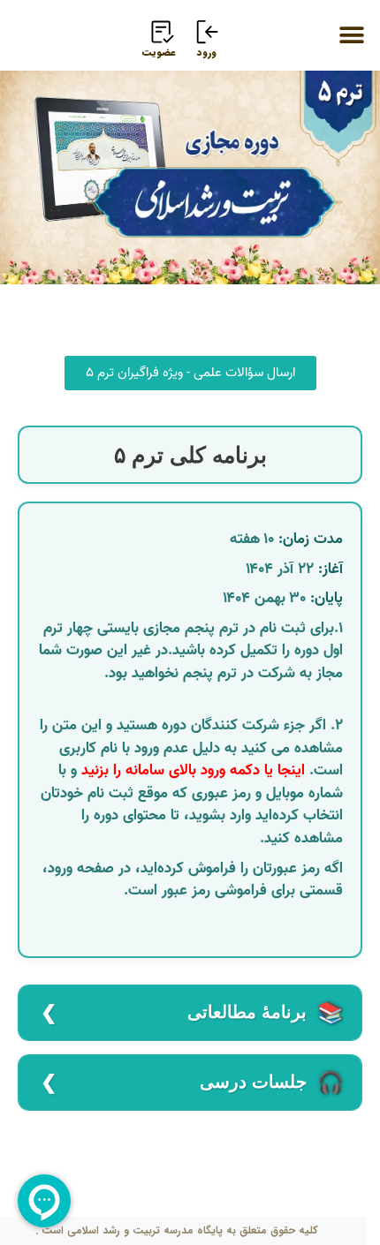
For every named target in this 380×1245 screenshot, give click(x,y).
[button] (351, 35)
